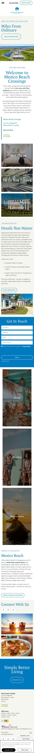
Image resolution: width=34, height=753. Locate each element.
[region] (17, 746)
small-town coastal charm (15, 562)
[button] (26, 3)
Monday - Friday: (5, 713)
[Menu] (3, 3)
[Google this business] (8, 610)
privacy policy (26, 346)
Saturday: (3, 715)
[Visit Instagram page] (13, 610)
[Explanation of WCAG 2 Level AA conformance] (4, 721)
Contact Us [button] (17, 680)
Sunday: (3, 717)
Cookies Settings (24, 750)
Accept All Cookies (8, 750)
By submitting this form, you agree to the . (17, 346)
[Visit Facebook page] (3, 610)
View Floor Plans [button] (11, 37)
